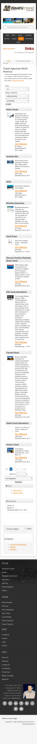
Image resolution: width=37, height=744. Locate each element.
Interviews (5, 579)
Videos (4, 590)
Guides (4, 572)
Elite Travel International (16, 291)
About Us (5, 657)
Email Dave (6, 672)
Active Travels (12, 109)
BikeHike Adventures (15, 203)
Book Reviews (7, 602)
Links (8, 61)
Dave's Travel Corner (18, 11)
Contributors (6, 668)
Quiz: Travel (6, 613)
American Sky (12, 156)
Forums (4, 638)
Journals (5, 583)
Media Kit (5, 679)
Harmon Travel (12, 444)
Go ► (30, 528)
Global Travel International (17, 423)
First (6, 469)
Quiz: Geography (8, 609)
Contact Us (6, 665)
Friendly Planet (12, 352)
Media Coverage (8, 675)
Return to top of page (9, 718)
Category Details (18, 493)
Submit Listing (17, 490)
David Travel (11, 236)
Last (24, 469)
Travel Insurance (8, 620)
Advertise (5, 661)
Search (19, 482)
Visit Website (21, 143)
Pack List (5, 606)
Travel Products (7, 624)
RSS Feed (13, 549)
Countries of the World (17, 80)
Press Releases (7, 587)
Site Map (13, 547)
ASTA (8, 181)
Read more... (16, 698)
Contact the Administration (18, 545)
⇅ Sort (8, 104)
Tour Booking (6, 617)
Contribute (5, 635)
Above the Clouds (8, 569)
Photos (4, 645)
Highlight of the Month (9, 576)
